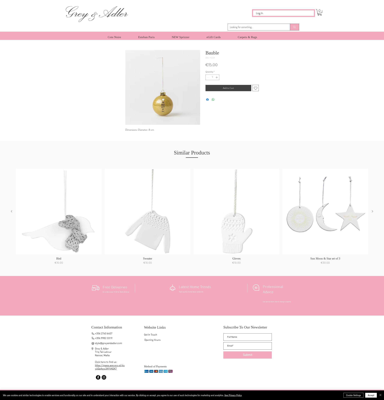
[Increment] (217, 77)
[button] (319, 12)
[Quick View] (59, 211)
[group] (192, 217)
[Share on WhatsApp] (213, 99)
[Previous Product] (11, 211)
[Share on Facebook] (207, 99)
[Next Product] (372, 211)
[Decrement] (208, 77)
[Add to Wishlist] (255, 88)
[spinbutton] (212, 77)
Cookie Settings (353, 395)
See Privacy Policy (233, 395)
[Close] (380, 395)
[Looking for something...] (294, 27)
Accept (371, 395)
